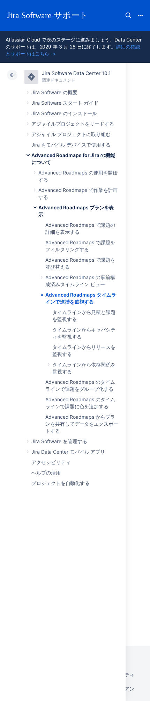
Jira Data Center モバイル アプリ (68, 452)
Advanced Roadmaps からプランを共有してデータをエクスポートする (81, 424)
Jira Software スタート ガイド (64, 103)
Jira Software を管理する (59, 441)
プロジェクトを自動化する (60, 483)
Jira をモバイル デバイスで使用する (71, 145)
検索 (128, 15)
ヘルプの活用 (46, 473)
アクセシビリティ (50, 462)
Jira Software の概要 (54, 92)
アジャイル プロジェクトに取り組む (71, 134)
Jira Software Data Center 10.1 (76, 73)
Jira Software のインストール (64, 113)
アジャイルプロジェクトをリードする (72, 124)
